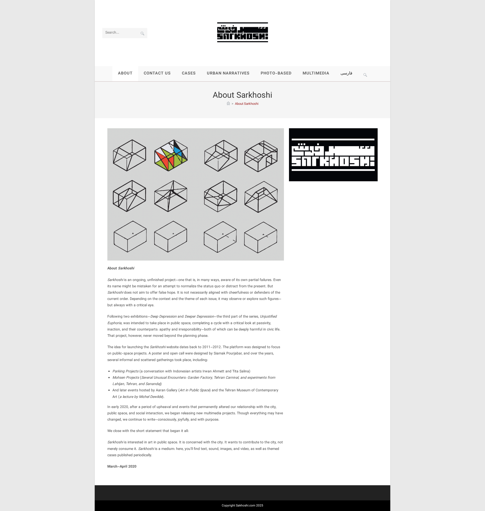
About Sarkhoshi (246, 104)
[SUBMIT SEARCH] (142, 33)
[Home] (228, 104)
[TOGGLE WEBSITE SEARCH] (365, 73)
